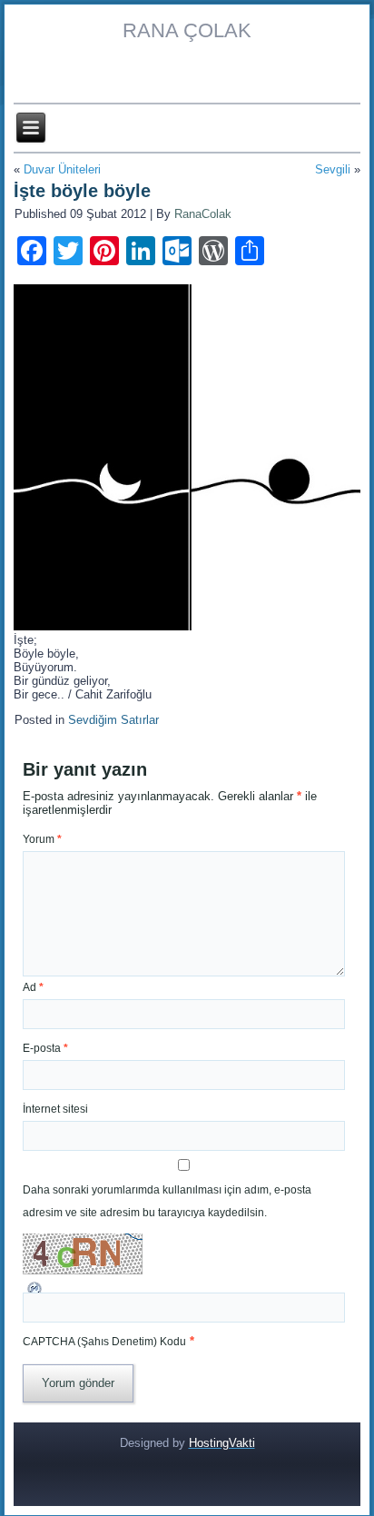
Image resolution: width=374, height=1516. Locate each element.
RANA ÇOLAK (187, 30)
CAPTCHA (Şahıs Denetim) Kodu (104, 1341)
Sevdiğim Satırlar (113, 720)
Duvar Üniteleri (62, 169)
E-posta (45, 1048)
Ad (33, 987)
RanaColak (202, 214)
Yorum (42, 839)
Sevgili (332, 169)
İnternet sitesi (55, 1109)
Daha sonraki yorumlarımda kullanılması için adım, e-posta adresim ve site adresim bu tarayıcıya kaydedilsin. (167, 1201)
